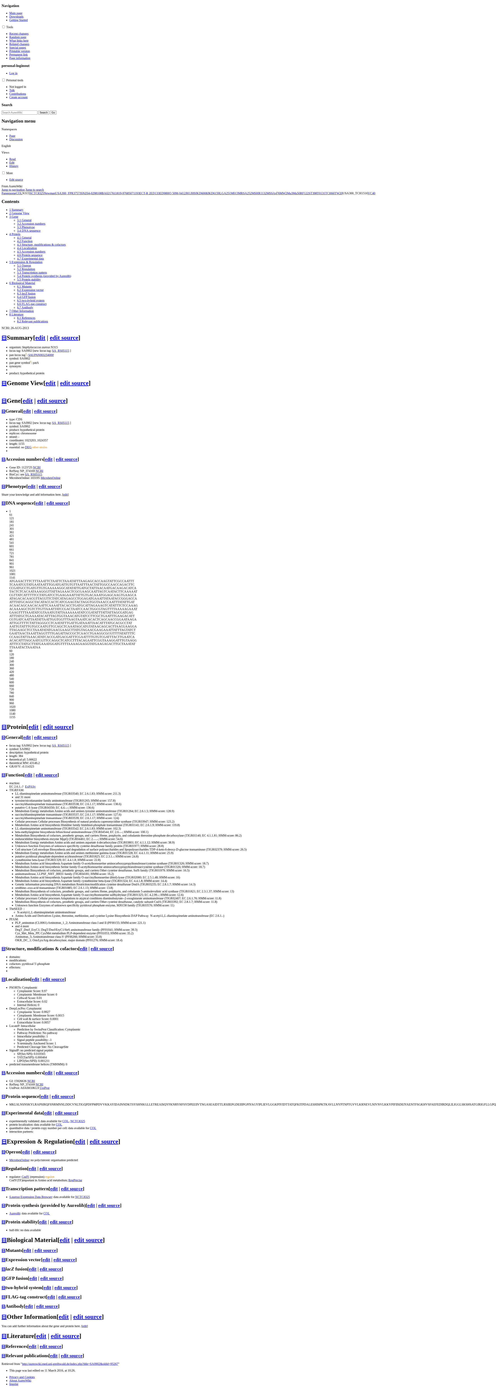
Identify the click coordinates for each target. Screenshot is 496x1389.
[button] (3, 27)
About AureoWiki (20, 1380)
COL (19, 193)
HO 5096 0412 (176, 193)
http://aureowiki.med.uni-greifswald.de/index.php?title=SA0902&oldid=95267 (70, 1364)
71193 (135, 193)
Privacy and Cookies (22, 1377)
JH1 (187, 193)
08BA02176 (106, 193)
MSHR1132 (259, 193)
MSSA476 (273, 193)
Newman (49, 193)
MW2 (283, 193)
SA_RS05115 (60, 350)
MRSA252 (245, 193)
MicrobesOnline (50, 478)
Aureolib (14, 1213)
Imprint (13, 1384)
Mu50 (296, 193)
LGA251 (225, 193)
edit (40, 337)
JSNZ (83, 193)
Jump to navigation (13, 189)
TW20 (339, 193)
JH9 (192, 193)
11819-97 (120, 193)
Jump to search (35, 189)
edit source (64, 337)
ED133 (155, 193)
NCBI (36, 467)
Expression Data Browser (30, 1197)
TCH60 (330, 193)
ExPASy (30, 786)
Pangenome (9, 193)
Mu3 (290, 193)
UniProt (44, 1088)
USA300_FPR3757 (67, 193)
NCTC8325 (36, 193)
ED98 (163, 193)
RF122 (304, 193)
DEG (28, 447)
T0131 (321, 193)
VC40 (371, 193)
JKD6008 (201, 193)
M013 (234, 193)
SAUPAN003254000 (41, 355)
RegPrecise (75, 1180)
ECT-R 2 (145, 193)
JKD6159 (214, 193)
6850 (129, 193)
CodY (25, 1176)
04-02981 (93, 193)
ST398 (313, 193)
